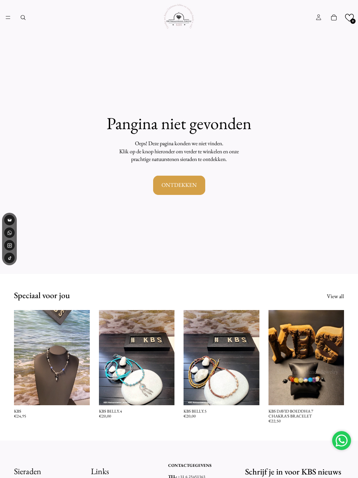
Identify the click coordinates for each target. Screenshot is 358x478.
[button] (349, 17)
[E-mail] (9, 220)
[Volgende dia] (82, 357)
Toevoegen (169, 394)
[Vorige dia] (21, 357)
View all (335, 296)
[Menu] (8, 17)
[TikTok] (9, 258)
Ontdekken (179, 185)
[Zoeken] (23, 17)
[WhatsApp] (9, 232)
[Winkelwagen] (334, 17)
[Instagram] (9, 245)
